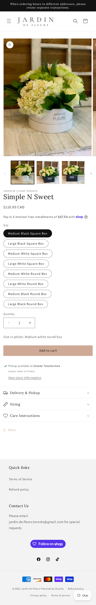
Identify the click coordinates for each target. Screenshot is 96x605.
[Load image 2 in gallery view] (48, 172)
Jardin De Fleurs (30, 588)
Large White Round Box (26, 284)
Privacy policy (38, 595)
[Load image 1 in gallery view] (22, 172)
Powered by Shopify (52, 588)
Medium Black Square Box (27, 233)
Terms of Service (20, 479)
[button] (9, 21)
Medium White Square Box (28, 254)
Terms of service (60, 595)
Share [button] (12, 430)
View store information (24, 378)
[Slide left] (5, 174)
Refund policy (19, 489)
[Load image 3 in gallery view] (73, 172)
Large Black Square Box (26, 243)
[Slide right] (91, 174)
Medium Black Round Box (27, 294)
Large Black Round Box (25, 304)
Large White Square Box (26, 264)
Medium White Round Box (27, 274)
